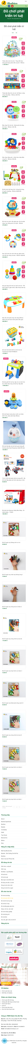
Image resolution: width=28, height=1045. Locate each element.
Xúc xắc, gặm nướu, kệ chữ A (8, 919)
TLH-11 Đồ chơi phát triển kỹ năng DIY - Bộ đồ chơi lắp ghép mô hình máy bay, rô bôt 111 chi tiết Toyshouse (13, 480)
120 (13, 32)
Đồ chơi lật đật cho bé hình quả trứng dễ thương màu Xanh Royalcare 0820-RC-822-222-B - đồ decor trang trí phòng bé (13, 448)
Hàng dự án (5, 923)
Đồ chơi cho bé (6, 891)
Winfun (3, 840)
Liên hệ (4, 1005)
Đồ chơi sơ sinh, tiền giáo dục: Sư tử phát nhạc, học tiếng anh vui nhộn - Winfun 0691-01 (13, 223)
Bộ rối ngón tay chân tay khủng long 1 (12, 574)
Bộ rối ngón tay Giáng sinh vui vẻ (11, 542)
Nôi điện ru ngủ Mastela (7, 871)
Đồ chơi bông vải (5, 914)
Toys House (4, 835)
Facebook (9, 6)
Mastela (3, 827)
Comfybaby (4, 829)
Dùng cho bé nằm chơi (6, 885)
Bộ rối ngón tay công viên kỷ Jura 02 (12, 638)
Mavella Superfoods (6, 821)
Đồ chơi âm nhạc (5, 903)
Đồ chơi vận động (5, 895)
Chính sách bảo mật (7, 991)
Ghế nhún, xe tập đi (6, 866)
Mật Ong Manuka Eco (6, 850)
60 (16, 32)
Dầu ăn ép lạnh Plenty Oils (7, 858)
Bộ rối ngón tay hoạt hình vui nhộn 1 (12, 799)
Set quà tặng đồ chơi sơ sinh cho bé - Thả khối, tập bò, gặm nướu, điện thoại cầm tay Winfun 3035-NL (13, 287)
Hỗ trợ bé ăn (4, 874)
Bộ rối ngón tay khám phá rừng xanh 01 (12, 703)
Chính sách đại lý (6, 1003)
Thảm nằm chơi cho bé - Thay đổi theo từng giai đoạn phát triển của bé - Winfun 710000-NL (13, 62)
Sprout (2, 819)
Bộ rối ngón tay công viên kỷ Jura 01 (12, 735)
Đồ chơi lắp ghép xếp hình (7, 906)
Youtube (12, 6)
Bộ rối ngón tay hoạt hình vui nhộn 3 (12, 671)
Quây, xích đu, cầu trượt (7, 909)
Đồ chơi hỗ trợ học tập (6, 901)
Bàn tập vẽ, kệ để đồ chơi (7, 880)
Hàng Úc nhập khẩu (7, 847)
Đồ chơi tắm (4, 917)
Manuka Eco (4, 837)
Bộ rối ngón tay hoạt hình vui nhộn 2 (12, 767)
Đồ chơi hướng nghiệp (6, 911)
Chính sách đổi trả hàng (8, 1000)
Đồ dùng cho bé (6, 862)
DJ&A (2, 832)
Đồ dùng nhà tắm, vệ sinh (7, 882)
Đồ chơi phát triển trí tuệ (7, 898)
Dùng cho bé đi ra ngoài (7, 888)
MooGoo (3, 824)
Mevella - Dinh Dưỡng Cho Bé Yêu (9, 853)
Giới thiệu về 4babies (7, 993)
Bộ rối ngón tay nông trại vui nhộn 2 (12, 606)
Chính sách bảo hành (7, 1007)
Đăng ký (5, 983)
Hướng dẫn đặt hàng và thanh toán (10, 1002)
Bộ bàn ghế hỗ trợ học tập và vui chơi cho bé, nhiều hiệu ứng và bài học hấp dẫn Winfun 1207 (13, 383)
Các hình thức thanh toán (8, 1009)
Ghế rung (3, 869)
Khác (2, 843)
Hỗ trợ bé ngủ (4, 877)
